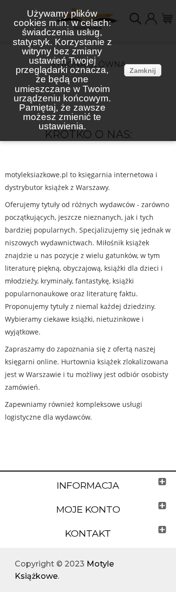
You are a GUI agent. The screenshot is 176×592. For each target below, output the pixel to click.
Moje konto (88, 509)
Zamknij (143, 70)
